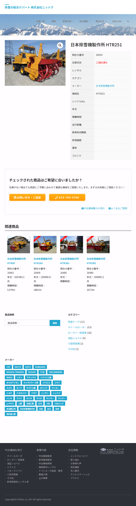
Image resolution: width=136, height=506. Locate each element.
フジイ (19, 398)
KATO (28, 367)
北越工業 (30, 403)
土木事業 (43, 478)
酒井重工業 (11, 414)
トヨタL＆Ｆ (21, 393)
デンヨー (55, 388)
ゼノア (19, 388)
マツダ (39, 398)
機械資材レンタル (47, 467)
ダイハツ (43, 388)
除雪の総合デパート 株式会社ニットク (29, 7)
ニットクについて (79, 455)
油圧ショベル (75, 338)
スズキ (9, 388)
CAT (8, 367)
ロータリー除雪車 (77, 332)
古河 (40, 403)
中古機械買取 (45, 463)
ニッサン (44, 393)
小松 (48, 403)
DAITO (18, 367)
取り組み (74, 459)
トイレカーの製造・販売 (51, 470)
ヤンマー (50, 398)
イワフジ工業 (45, 377)
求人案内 (74, 470)
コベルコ (46, 382)
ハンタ (9, 398)
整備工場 (43, 474)
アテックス (31, 377)
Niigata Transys (15, 372)
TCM (42, 372)
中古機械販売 (45, 455)
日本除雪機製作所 (105, 85)
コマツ (57, 382)
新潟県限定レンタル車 (18, 481)
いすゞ (19, 377)
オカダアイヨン (12, 382)
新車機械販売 (45, 459)
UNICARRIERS (55, 372)
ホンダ (29, 398)
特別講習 (74, 467)
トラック (11, 467)
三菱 (20, 403)
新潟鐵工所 (11, 408)
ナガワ (34, 393)
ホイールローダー (77, 327)
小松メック (59, 403)
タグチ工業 (30, 388)
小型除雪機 (74, 343)
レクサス (10, 403)
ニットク (56, 393)
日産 (41, 408)
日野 (57, 408)
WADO (9, 377)
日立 (49, 408)
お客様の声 (75, 463)
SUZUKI (32, 372)
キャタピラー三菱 (31, 382)
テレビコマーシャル (80, 474)
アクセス (74, 478)
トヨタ (9, 393)
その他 (71, 349)
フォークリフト (14, 470)
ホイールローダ (14, 455)
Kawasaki (40, 367)
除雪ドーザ (74, 321)
